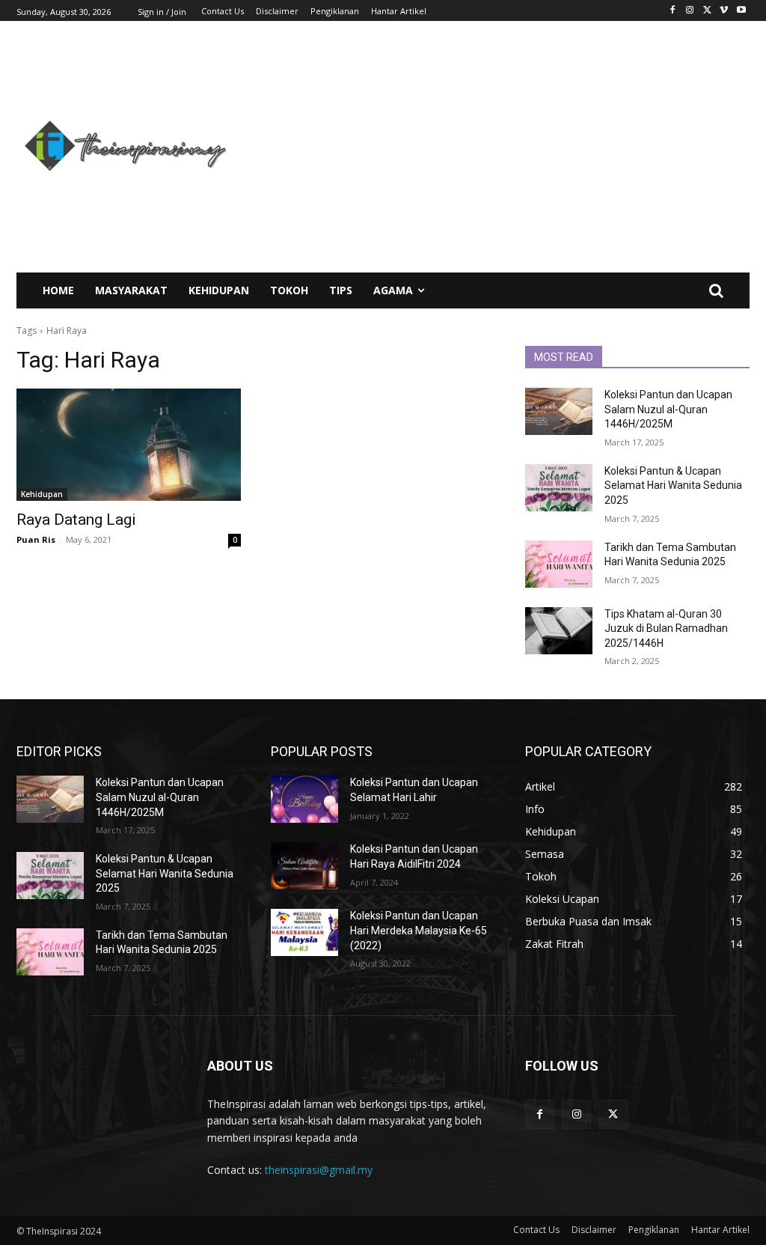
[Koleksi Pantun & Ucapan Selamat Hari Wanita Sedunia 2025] (558, 487)
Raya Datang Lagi (76, 520)
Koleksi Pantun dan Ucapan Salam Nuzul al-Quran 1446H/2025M (668, 409)
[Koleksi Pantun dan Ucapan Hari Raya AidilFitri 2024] (304, 865)
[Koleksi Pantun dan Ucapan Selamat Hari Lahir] (304, 799)
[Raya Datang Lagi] (128, 445)
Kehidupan (42, 494)
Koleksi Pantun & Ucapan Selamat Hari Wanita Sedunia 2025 (673, 485)
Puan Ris (35, 539)
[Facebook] (672, 10)
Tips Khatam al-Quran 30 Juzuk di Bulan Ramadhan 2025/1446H (666, 628)
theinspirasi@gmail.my (319, 1170)
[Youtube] (741, 10)
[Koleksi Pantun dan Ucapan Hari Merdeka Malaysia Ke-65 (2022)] (304, 932)
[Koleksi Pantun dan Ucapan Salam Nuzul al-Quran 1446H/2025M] (558, 411)
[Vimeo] (723, 10)
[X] (707, 10)
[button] (716, 290)
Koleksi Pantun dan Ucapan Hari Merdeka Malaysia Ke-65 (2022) (418, 930)
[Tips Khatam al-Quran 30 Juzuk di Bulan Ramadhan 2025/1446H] (558, 630)
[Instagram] (690, 10)
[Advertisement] (506, 147)
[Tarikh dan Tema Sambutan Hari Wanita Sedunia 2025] (558, 564)
